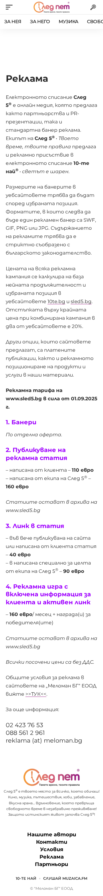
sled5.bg (81, 301)
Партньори (51, 864)
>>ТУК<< (35, 694)
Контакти (51, 842)
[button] (10, 7)
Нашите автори (51, 834)
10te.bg (56, 301)
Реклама (51, 857)
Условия (51, 849)
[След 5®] (51, 7)
